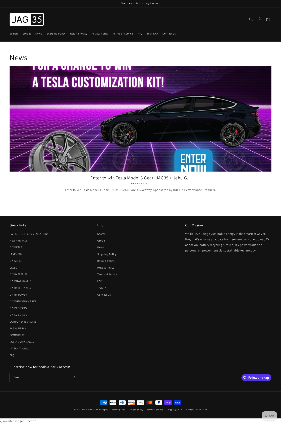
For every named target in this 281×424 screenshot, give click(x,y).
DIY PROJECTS (18, 308)
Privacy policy (136, 409)
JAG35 (85, 409)
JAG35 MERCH (18, 328)
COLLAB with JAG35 (22, 341)
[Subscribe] (74, 377)
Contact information (196, 409)
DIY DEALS (16, 247)
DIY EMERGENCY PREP (23, 301)
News (100, 247)
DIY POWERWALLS (20, 281)
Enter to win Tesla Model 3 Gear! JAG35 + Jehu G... (140, 178)
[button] (251, 19)
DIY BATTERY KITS (20, 288)
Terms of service (155, 409)
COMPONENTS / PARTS (23, 321)
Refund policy (118, 409)
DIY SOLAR (16, 261)
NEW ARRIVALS (19, 240)
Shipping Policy (106, 254)
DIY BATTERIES (18, 274)
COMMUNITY (17, 335)
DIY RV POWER (18, 294)
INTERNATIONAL (19, 348)
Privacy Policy (105, 267)
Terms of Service (107, 274)
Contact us (104, 294)
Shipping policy (175, 409)
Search (101, 234)
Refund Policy (105, 261)
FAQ (12, 355)
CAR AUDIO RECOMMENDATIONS (29, 234)
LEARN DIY (16, 254)
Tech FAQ (102, 288)
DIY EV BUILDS (18, 314)
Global (101, 240)
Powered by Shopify (98, 409)
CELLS (13, 267)
